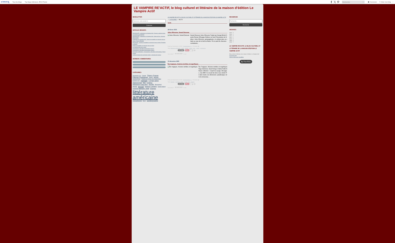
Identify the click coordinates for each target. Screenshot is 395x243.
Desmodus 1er (137, 75)
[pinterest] (338, 2)
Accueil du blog (233, 55)
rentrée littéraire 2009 (141, 89)
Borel (144, 100)
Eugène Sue (136, 80)
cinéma (149, 83)
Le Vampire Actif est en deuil (139, 47)
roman (144, 81)
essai (141, 87)
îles (144, 83)
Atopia (151, 77)
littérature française (140, 84)
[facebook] (331, 2)
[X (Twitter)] (334, 2)
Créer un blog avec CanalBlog (236, 57)
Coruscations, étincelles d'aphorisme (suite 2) (143, 48)
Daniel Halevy (162, 86)
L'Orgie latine (154, 81)
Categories (173, 19)
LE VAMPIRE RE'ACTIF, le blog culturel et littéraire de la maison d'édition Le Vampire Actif (197, 17)
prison (156, 77)
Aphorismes (137, 83)
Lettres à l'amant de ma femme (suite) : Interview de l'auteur (147, 54)
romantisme (137, 101)
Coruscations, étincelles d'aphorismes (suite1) (143, 50)
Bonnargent (158, 84)
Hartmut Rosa (136, 79)
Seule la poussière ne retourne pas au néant (143, 45)
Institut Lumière (151, 86)
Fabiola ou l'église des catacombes (151, 79)
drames (153, 89)
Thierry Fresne (152, 75)
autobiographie (152, 101)
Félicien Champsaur (140, 77)
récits (135, 86)
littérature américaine (145, 95)
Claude (144, 75)
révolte (151, 84)
